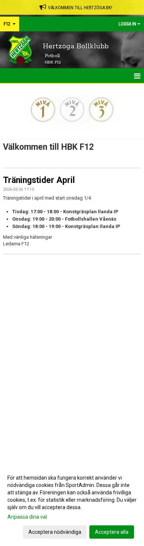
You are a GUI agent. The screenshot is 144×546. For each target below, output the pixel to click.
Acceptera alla (111, 532)
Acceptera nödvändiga (54, 532)
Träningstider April (39, 180)
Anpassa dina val (27, 517)
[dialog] (72, 504)
